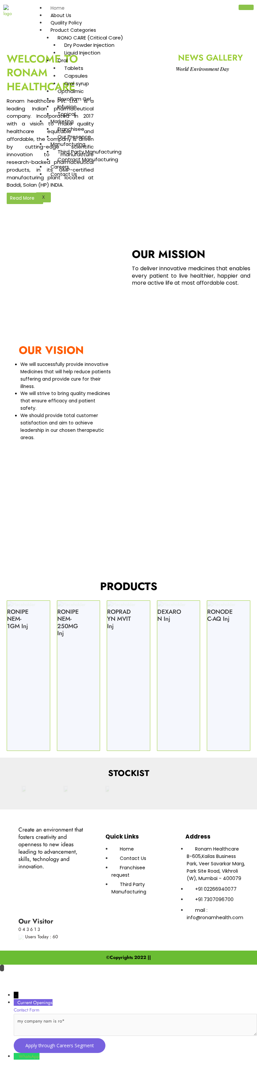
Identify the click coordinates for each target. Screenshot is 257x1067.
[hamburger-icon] (246, 7)
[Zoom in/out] (11, 977)
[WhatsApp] (16, 1056)
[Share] (61, 977)
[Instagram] (42, 897)
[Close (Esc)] (86, 977)
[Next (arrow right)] (36, 987)
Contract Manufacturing (88, 159)
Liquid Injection (82, 52)
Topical (67, 113)
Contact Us (64, 174)
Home (58, 8)
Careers (60, 167)
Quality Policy (66, 22)
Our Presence (74, 136)
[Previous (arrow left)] (11, 987)
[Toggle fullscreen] (36, 977)
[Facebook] (39, 877)
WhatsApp (29, 1056)
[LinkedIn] (70, 877)
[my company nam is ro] (135, 1034)
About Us (61, 15)
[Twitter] (55, 877)
